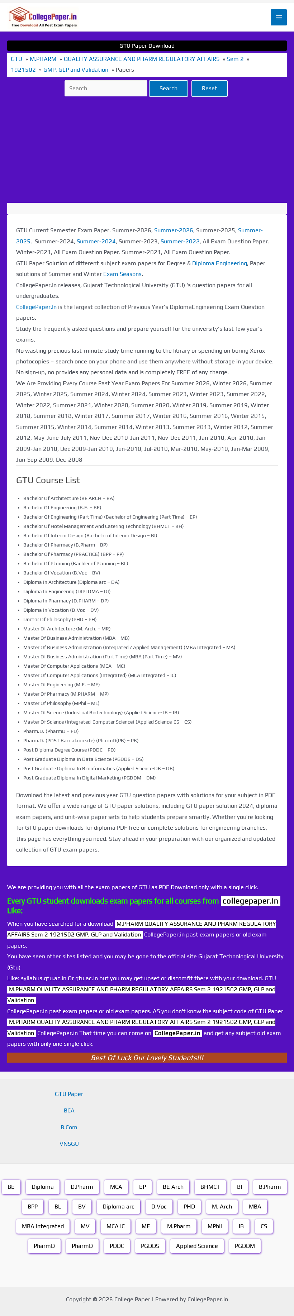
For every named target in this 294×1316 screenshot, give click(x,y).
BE (11, 1186)
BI (239, 1186)
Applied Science (197, 1246)
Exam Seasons (122, 274)
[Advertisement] (147, 150)
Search (168, 88)
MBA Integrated (43, 1226)
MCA (116, 1186)
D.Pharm (82, 1186)
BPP (33, 1206)
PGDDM (245, 1246)
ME (146, 1226)
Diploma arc (118, 1206)
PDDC (117, 1246)
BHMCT (210, 1186)
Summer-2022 (180, 241)
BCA (69, 1110)
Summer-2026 (173, 230)
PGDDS (150, 1246)
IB (241, 1226)
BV (82, 1206)
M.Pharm (179, 1226)
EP (142, 1186)
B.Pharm (270, 1186)
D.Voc (159, 1206)
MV (85, 1226)
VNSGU (69, 1143)
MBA (255, 1206)
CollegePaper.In (36, 307)
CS (264, 1226)
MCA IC (115, 1226)
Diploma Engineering (219, 263)
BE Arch (173, 1186)
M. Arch (222, 1206)
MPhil (215, 1226)
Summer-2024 (96, 241)
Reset (209, 88)
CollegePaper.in (177, 1033)
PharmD (44, 1246)
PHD (189, 1206)
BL (57, 1206)
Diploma (43, 1186)
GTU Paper (69, 1094)
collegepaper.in (251, 900)
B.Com (69, 1127)
